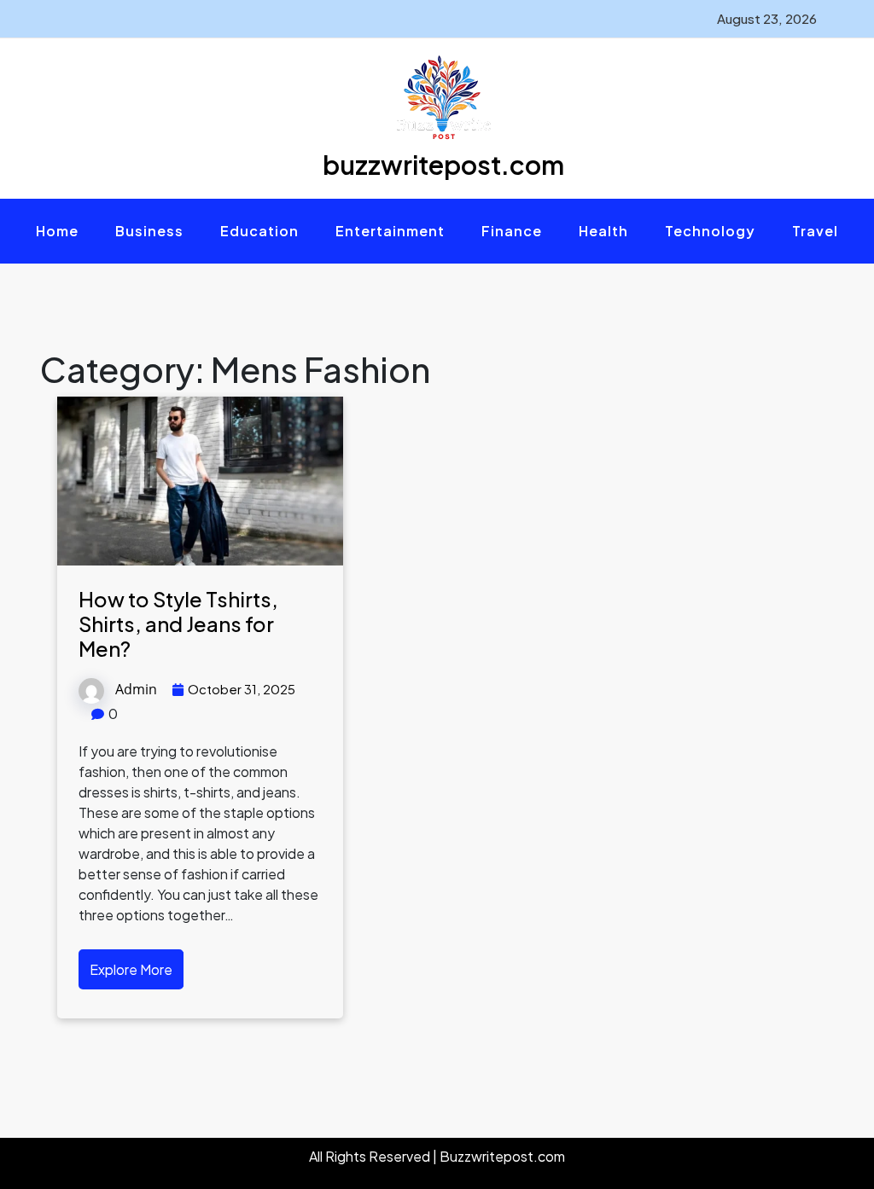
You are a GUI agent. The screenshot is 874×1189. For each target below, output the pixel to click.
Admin (136, 689)
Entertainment (390, 231)
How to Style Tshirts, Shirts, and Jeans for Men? (178, 623)
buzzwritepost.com (443, 164)
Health (603, 231)
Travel (815, 231)
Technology (710, 231)
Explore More (131, 969)
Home (57, 231)
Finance (511, 231)
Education (259, 231)
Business (149, 231)
